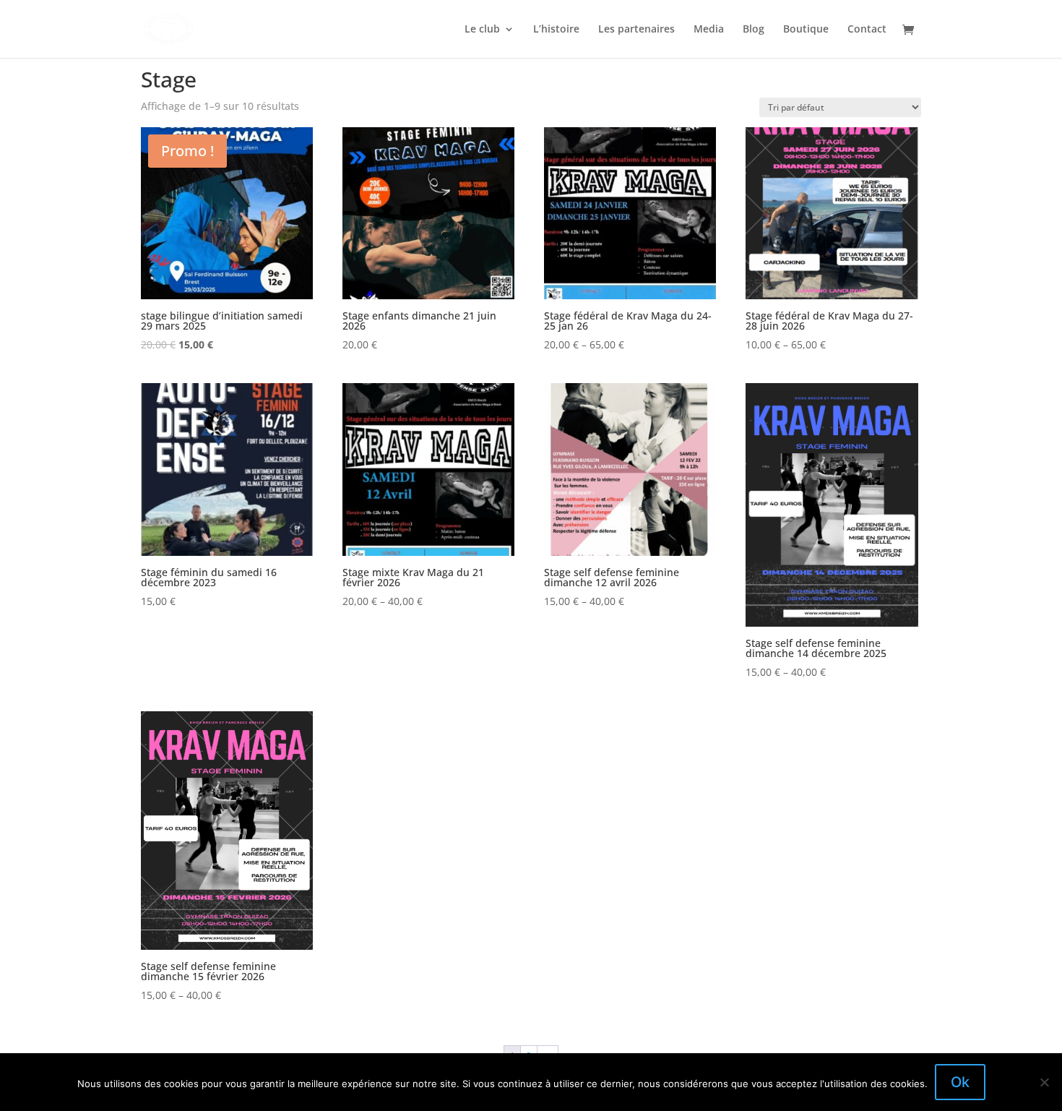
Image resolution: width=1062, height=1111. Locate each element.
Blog (753, 29)
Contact (866, 29)
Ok (960, 1082)
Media (709, 29)
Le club (482, 29)
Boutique (806, 29)
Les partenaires (636, 29)
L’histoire (556, 29)
